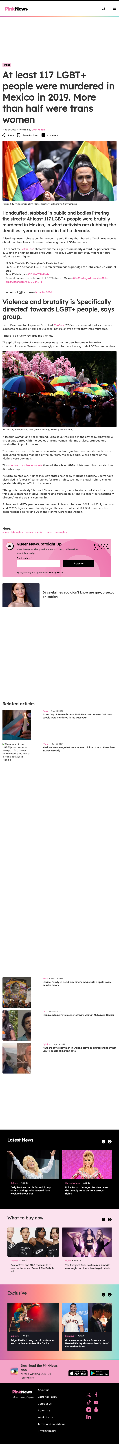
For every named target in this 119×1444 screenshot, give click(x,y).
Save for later (30, 135)
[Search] (103, 9)
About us (43, 1390)
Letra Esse (27, 249)
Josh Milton (38, 129)
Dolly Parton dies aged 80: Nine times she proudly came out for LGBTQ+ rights (86, 1190)
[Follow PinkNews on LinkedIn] (88, 1418)
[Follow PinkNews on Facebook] (96, 1395)
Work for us (45, 1417)
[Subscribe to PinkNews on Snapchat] (96, 1410)
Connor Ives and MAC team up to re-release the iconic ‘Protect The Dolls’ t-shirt (32, 1268)
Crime (5, 531)
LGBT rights (17, 531)
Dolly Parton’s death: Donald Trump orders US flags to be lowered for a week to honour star (31, 1190)
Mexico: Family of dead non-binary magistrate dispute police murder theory (77, 984)
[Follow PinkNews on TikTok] (88, 1403)
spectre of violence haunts (25, 465)
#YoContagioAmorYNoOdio (90, 278)
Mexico (29, 531)
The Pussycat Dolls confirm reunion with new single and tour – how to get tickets (87, 1267)
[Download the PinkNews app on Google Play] (99, 1373)
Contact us (45, 1403)
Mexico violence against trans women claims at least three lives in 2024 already (79, 749)
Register (79, 563)
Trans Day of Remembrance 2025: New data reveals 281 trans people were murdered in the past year (77, 716)
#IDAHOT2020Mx (38, 274)
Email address (28, 558)
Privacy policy (47, 1430)
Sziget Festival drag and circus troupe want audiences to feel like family (32, 1342)
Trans (7, 64)
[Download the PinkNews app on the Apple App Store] (78, 1373)
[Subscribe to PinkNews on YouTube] (96, 1403)
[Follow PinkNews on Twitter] (88, 1395)
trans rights (60, 531)
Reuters (59, 325)
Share (10, 135)
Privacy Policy (56, 572)
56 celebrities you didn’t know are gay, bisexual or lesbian (79, 594)
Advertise (44, 1410)
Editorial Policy (47, 1396)
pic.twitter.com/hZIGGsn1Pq (24, 281)
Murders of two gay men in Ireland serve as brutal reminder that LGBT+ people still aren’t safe (79, 1049)
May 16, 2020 (43, 292)
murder (39, 531)
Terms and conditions (51, 1424)
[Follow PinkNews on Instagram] (88, 1410)
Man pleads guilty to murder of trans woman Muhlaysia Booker (78, 1014)
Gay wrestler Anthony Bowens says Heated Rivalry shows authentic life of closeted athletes (86, 1343)
